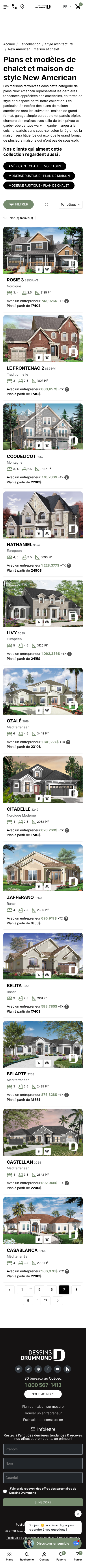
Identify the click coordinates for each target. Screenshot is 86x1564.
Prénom (12, 1449)
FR (65, 6)
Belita (14, 985)
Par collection (30, 44)
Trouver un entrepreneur (43, 1413)
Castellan (20, 1162)
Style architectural (59, 44)
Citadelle (18, 809)
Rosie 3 (15, 280)
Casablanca (22, 1250)
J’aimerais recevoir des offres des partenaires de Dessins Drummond (42, 1491)
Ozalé (14, 721)
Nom (9, 1463)
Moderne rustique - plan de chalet (39, 185)
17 (45, 1300)
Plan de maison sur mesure (43, 1406)
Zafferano (20, 897)
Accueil (9, 44)
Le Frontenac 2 (25, 368)
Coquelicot (21, 456)
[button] (76, 253)
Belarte (16, 1073)
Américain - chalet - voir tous (35, 166)
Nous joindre (43, 1394)
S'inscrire (43, 1502)
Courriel (12, 1478)
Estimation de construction (43, 1420)
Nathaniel (19, 544)
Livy (12, 632)
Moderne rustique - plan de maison (39, 176)
